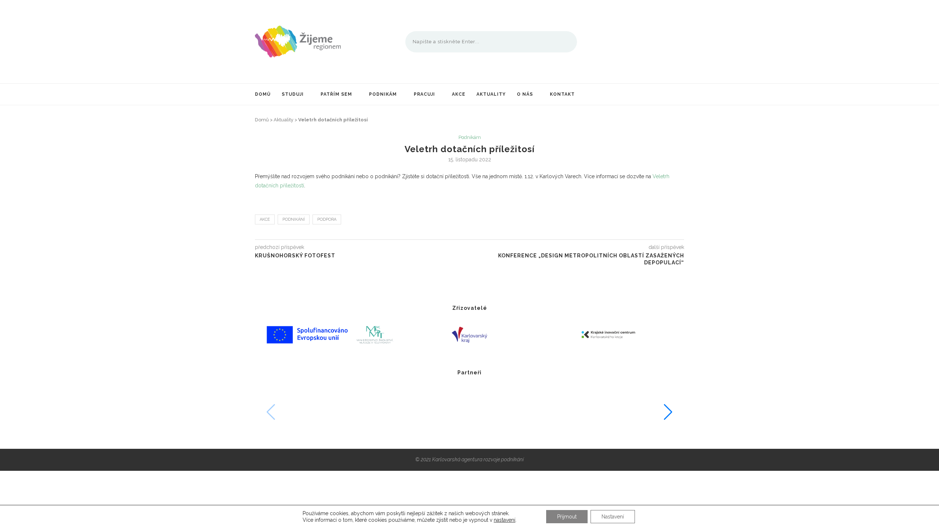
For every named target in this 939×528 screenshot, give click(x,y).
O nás (525, 94)
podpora (326, 219)
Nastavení (613, 517)
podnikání (293, 219)
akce (265, 219)
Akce (458, 94)
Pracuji (424, 94)
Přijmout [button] (567, 517)
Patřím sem (336, 94)
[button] (668, 412)
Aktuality (491, 94)
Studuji (293, 94)
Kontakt (562, 94)
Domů (263, 94)
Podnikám (383, 94)
